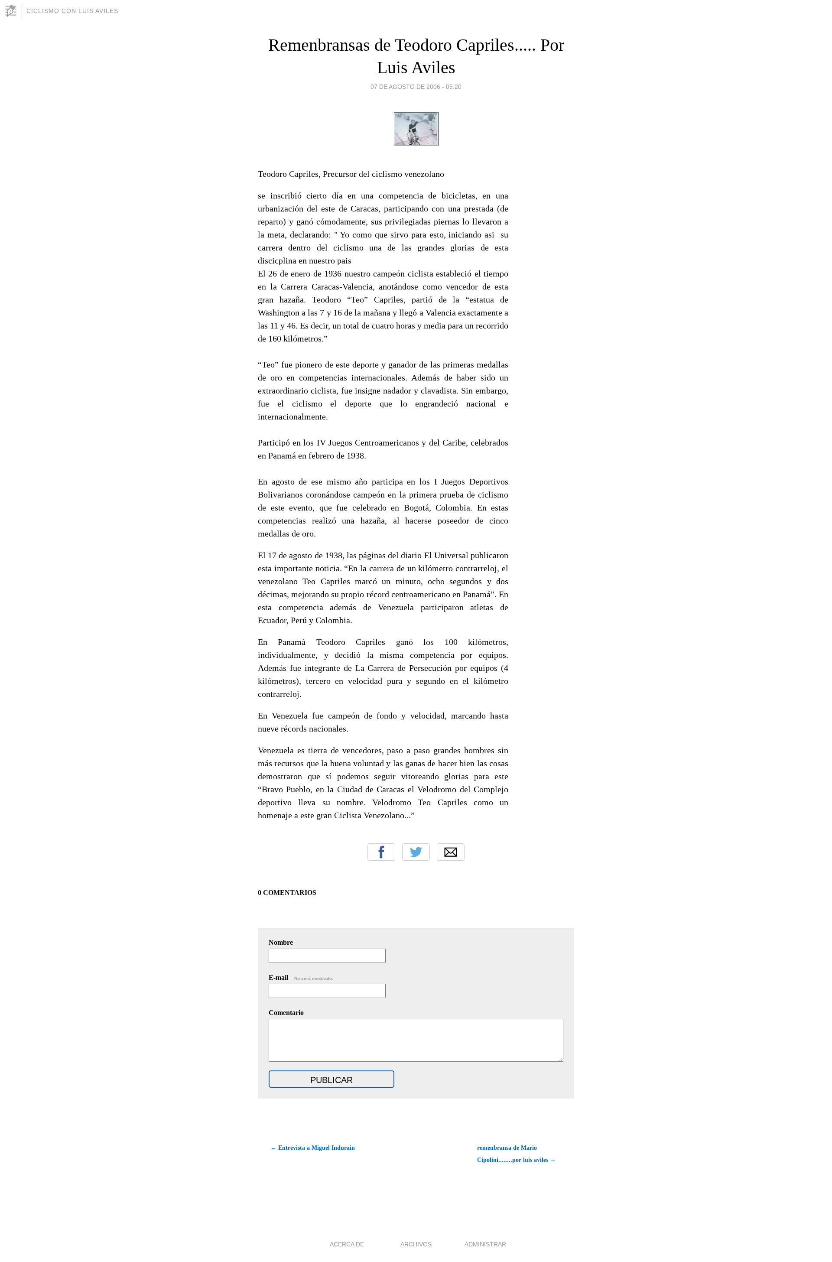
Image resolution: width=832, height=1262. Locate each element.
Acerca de (347, 1244)
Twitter (416, 852)
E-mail (301, 977)
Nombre (281, 942)
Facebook (381, 852)
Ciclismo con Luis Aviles (72, 10)
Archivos (416, 1244)
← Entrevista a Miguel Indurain (312, 1148)
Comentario (286, 1012)
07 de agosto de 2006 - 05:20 (416, 86)
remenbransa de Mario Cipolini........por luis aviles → (516, 1154)
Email (451, 852)
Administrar (485, 1244)
